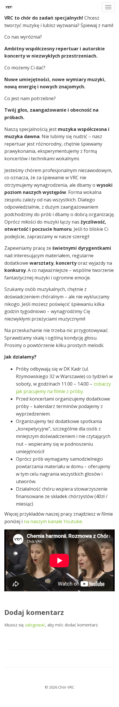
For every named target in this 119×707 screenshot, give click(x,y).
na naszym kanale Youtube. (53, 521)
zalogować (35, 625)
